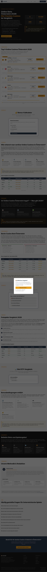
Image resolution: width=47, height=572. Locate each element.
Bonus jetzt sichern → (23, 287)
